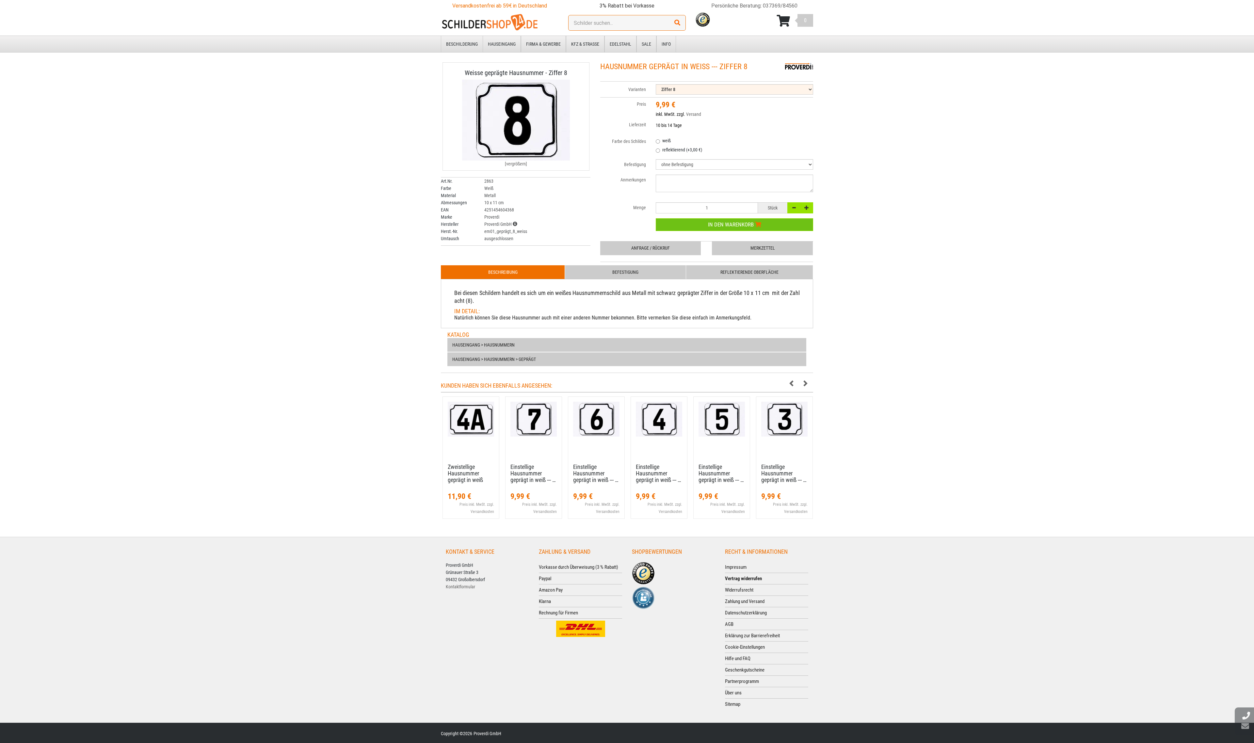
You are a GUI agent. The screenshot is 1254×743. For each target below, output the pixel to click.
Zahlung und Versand (744, 601)
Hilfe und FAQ (737, 658)
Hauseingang (502, 44)
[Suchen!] (677, 22)
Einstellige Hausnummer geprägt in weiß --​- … (533, 473)
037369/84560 (780, 6)
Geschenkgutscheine (744, 670)
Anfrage (650, 248)
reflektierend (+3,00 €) (682, 149)
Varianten (637, 89)
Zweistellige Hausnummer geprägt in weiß (465, 473)
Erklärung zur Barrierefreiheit (752, 636)
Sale (646, 44)
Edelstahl (620, 44)
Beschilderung (462, 44)
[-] (793, 207)
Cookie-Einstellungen (745, 647)
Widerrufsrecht (739, 590)
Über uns (733, 693)
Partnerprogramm (742, 681)
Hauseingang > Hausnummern (483, 345)
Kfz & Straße (585, 44)
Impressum (736, 567)
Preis (641, 104)
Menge (639, 207)
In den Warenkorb (731, 224)
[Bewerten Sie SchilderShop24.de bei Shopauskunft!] (643, 597)
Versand (693, 114)
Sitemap (732, 704)
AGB (729, 624)
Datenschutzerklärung (746, 613)
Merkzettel (762, 248)
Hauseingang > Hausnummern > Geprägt (494, 359)
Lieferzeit (637, 124)
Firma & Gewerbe (543, 44)
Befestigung (625, 272)
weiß (666, 140)
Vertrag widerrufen (743, 578)
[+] (806, 207)
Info (666, 44)
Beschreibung (503, 272)
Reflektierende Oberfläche (749, 272)
